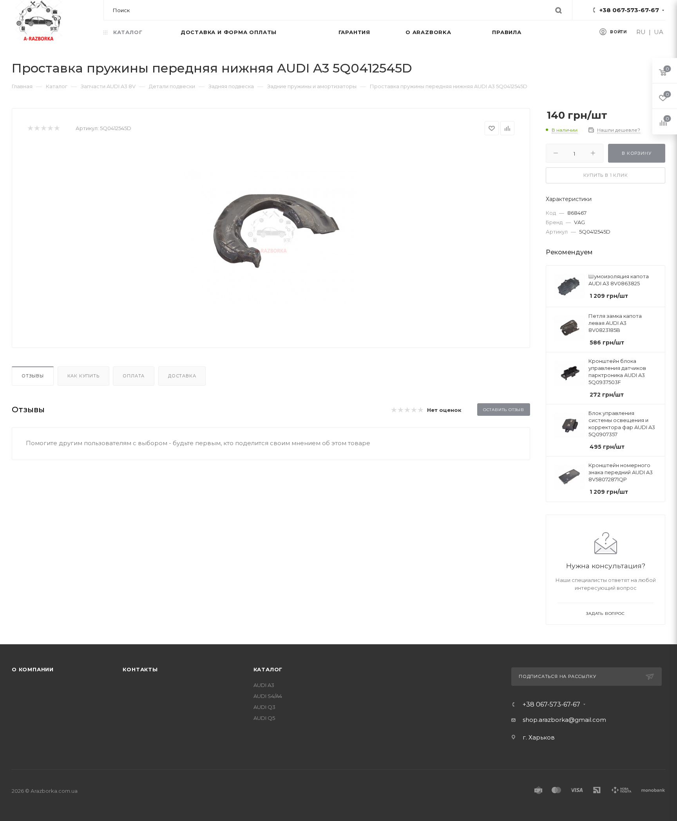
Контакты (140, 669)
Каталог (268, 669)
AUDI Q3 (264, 707)
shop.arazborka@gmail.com (564, 719)
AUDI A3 (263, 685)
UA (658, 32)
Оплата (134, 376)
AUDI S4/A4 (267, 696)
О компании (33, 669)
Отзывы (33, 376)
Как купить (83, 376)
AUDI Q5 (264, 718)
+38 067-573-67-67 (629, 10)
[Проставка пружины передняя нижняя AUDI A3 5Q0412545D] (271, 233)
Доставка (182, 376)
